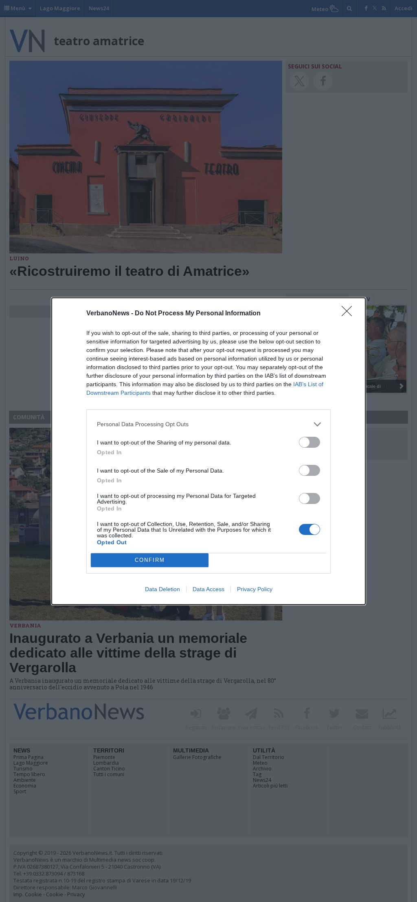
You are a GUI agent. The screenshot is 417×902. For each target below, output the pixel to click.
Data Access (208, 589)
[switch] (309, 442)
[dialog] (208, 451)
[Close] (349, 313)
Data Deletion (162, 589)
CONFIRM (150, 560)
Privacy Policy (254, 589)
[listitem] (208, 424)
